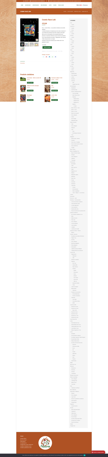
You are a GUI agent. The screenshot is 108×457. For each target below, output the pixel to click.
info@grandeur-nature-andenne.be (26, 444)
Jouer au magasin (74, 286)
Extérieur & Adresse (74, 212)
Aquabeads (73, 87)
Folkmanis (74, 290)
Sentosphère (73, 246)
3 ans (71, 44)
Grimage (73, 154)
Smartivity (73, 181)
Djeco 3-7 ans (74, 109)
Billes (72, 216)
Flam (73, 131)
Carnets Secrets (74, 405)
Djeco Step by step (76, 95)
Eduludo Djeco (74, 73)
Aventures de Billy (76, 346)
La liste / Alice (54, 95)
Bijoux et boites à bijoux (75, 152)
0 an (71, 22)
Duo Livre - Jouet (73, 198)
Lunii (72, 129)
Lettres (72, 77)
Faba (72, 124)
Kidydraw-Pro (76, 102)
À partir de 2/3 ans (74, 308)
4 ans (71, 49)
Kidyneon (73, 127)
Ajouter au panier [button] (30, 82)
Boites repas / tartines (75, 138)
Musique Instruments (74, 375)
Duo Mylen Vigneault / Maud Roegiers (78, 337)
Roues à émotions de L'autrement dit (78, 210)
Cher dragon (29, 95)
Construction (72, 162)
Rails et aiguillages (76, 190)
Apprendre (72, 71)
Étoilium (72, 393)
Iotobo (72, 116)
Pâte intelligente (74, 245)
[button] (37, 20)
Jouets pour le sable (75, 228)
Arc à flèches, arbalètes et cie (76, 214)
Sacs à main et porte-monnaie (77, 143)
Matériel (74, 104)
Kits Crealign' (73, 118)
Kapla (72, 169)
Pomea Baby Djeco (76, 293)
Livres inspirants (74, 207)
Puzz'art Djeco (74, 416)
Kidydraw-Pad (76, 100)
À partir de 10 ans (74, 306)
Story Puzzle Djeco (74, 422)
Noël (73, 357)
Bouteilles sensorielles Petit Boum (77, 236)
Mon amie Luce (73, 364)
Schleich (74, 268)
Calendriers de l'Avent (75, 387)
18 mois (71, 35)
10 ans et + (72, 26)
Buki (73, 82)
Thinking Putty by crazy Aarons (77, 250)
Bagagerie (72, 136)
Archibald (73, 333)
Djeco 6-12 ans (74, 111)
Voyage (72, 147)
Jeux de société (73, 304)
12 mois (71, 31)
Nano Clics (73, 178)
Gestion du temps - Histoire (75, 230)
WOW (74, 302)
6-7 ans (47, 51)
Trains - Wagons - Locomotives (78, 192)
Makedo (72, 172)
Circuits (74, 187)
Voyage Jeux (72, 425)
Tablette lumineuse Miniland (76, 248)
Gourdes (73, 140)
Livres (72, 30)
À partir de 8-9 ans (74, 317)
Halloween (74, 255)
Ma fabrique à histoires (77, 133)
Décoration (72, 196)
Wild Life (75, 281)
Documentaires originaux (76, 335)
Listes (71, 321)
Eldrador (75, 275)
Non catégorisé (73, 389)
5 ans (71, 55)
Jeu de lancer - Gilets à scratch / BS (34, 77)
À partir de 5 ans (74, 313)
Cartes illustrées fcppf (75, 203)
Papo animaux (75, 266)
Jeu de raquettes (74, 223)
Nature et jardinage (73, 377)
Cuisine (71, 194)
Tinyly (74, 284)
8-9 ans (71, 66)
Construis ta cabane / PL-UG (56, 77)
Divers (75, 274)
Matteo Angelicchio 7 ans (76, 330)
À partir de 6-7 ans (52, 51)
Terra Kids (73, 384)
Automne (74, 344)
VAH (73, 257)
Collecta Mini (75, 265)
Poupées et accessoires (75, 292)
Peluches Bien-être (74, 208)
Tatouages (73, 160)
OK (84, 455)
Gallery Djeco (73, 413)
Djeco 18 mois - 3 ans (75, 107)
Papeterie (72, 404)
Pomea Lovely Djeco (76, 295)
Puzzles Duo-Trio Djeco (75, 420)
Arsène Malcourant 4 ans (76, 324)
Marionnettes (73, 288)
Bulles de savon (74, 218)
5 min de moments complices (76, 201)
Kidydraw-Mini (76, 98)
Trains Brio (73, 185)
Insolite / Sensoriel (73, 234)
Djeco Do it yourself (75, 113)
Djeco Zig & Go (74, 167)
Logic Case (73, 396)
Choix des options (54, 82)
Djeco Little (75, 310)
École (74, 348)
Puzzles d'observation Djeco (76, 418)
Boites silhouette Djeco (75, 409)
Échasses (73, 369)
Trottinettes (73, 373)
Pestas (72, 180)
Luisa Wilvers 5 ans (75, 328)
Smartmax (73, 183)
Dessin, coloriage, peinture (76, 91)
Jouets (56, 51)
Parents (74, 358)
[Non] (106, 455)
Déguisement (73, 254)
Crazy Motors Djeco (76, 301)
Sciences (73, 80)
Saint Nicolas (73, 360)
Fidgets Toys (73, 237)
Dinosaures (76, 272)
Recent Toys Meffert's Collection (77, 398)
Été (73, 349)
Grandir (74, 351)
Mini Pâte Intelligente (75, 243)
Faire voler (73, 219)
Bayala (75, 270)
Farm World (76, 277)
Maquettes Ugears (74, 174)
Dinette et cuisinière (75, 259)
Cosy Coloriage (75, 93)
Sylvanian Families (76, 283)
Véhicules (73, 297)
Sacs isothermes (74, 145)
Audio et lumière (73, 122)
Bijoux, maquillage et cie (74, 151)
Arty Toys (74, 263)
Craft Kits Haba (74, 89)
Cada (72, 165)
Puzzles (71, 407)
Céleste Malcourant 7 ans (76, 326)
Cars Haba (74, 299)
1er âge (75, 105)
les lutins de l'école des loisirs (76, 342)
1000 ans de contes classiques (33, 85)
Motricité (72, 366)
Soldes (71, 424)
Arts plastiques (73, 86)
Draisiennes (73, 368)
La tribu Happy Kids (75, 205)
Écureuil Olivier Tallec (75, 339)
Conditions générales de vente (25, 447)
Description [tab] (22, 63)
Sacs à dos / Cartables (75, 142)
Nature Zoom (73, 382)
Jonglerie (73, 227)
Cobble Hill (73, 411)
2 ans (71, 39)
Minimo (72, 232)
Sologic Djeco (73, 402)
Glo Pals (72, 239)
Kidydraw (74, 96)
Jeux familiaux (74, 225)
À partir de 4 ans (74, 311)
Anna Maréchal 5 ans (75, 322)
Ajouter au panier (47, 47)
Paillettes (73, 158)
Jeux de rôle (72, 252)
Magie (71, 362)
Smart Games (74, 400)
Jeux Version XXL (73, 319)
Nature (74, 355)
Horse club (76, 279)
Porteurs (73, 371)
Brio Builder (73, 163)
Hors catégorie (74, 75)
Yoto (72, 134)
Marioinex (73, 176)
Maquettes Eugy (74, 120)
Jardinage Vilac (74, 380)
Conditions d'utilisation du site (25, 446)
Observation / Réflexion (74, 391)
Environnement (75, 189)
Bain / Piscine (72, 149)
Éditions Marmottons (75, 340)
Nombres (73, 78)
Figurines (73, 261)
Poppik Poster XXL (76, 84)
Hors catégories (74, 156)
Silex (52, 85)
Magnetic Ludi (74, 171)
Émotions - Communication (75, 199)
